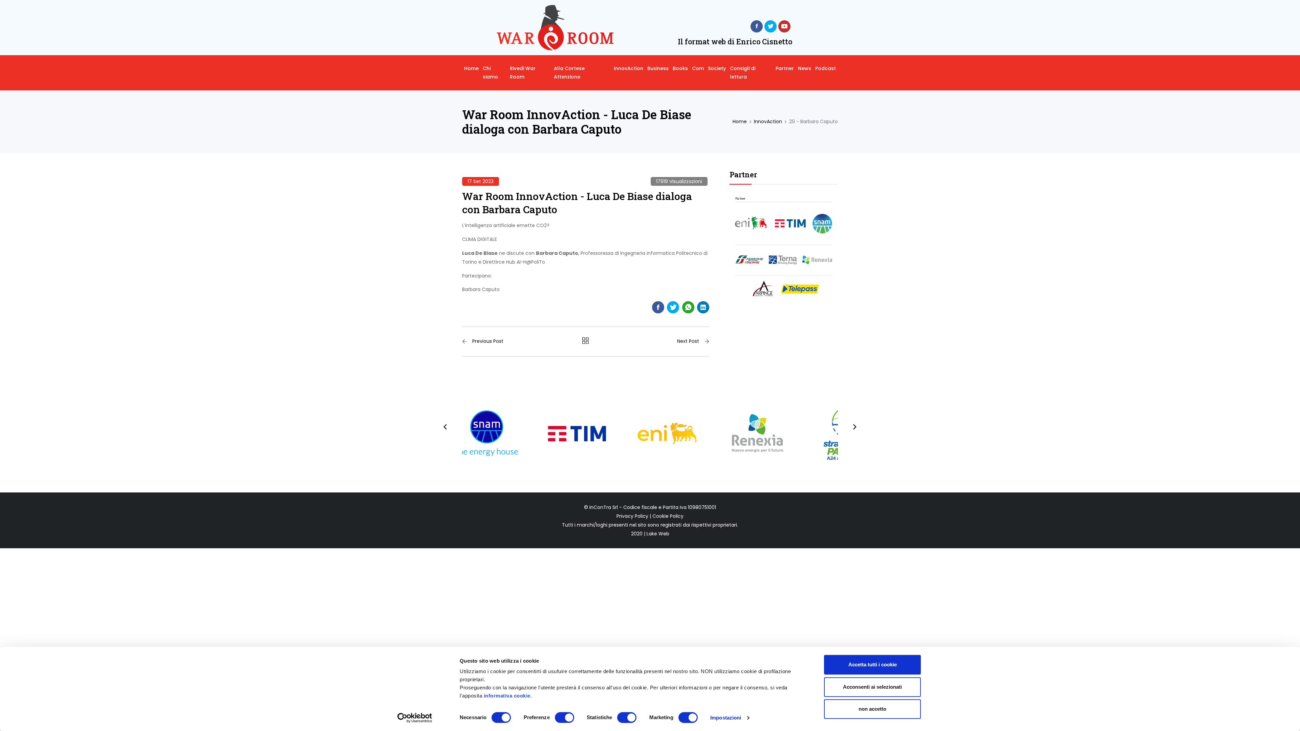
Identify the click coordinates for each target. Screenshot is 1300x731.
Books (680, 68)
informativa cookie (507, 696)
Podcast (825, 68)
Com (698, 68)
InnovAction (628, 68)
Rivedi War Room (523, 72)
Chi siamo (490, 72)
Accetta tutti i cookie (872, 664)
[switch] (564, 717)
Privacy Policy (632, 516)
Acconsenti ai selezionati (872, 687)
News (804, 68)
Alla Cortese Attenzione (569, 72)
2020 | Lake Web (650, 533)
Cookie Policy (668, 516)
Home (471, 68)
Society (717, 68)
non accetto (872, 709)
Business (658, 68)
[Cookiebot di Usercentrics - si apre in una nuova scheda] (415, 718)
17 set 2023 (481, 181)
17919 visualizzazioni (679, 181)
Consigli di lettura (742, 72)
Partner (785, 68)
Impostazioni (725, 718)
